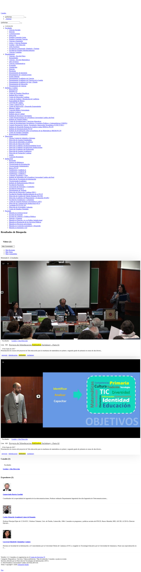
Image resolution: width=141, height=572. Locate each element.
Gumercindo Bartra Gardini (13, 494)
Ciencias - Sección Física (17, 56)
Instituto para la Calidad (17, 114)
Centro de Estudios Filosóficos (19, 93)
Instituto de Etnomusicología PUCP (20, 129)
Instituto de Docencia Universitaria (20, 116)
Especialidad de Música (16, 101)
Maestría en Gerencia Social (18, 213)
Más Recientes (10, 250)
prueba (11, 155)
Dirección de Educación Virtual (19, 144)
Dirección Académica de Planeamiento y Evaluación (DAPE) (29, 198)
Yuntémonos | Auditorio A (17, 170)
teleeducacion (13, 355)
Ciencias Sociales (14, 30)
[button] (3, 13)
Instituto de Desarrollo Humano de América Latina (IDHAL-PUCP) (31, 127)
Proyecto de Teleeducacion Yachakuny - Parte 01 (34, 345)
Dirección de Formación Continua (20, 153)
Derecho (12, 32)
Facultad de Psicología (16, 185)
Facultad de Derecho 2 (16, 188)
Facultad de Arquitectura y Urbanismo (21, 200)
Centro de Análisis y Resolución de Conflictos (24, 99)
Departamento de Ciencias (17, 86)
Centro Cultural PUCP (16, 104)
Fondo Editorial (14, 76)
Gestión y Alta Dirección (17, 45)
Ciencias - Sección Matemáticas (19, 60)
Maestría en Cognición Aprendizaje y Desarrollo (25, 226)
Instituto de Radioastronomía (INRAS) (21, 183)
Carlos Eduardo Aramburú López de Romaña (19, 517)
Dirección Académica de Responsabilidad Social (25, 145)
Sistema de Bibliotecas (16, 162)
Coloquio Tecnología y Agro (18, 175)
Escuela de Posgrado (16, 215)
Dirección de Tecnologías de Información (22, 179)
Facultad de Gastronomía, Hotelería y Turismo (24, 48)
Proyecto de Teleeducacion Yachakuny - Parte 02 (34, 443)
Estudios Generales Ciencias (18, 39)
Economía (12, 65)
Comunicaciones (14, 34)
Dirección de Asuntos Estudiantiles (20, 140)
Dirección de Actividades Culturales (21, 207)
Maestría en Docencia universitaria (20, 224)
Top (2, 570)
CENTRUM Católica (16, 103)
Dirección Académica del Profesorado (21, 149)
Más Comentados (8, 246)
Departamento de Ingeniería (18, 73)
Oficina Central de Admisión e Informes (22, 138)
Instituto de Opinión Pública (18, 119)
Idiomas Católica (14, 108)
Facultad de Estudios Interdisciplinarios (22, 50)
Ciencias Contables (15, 52)
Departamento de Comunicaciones (20, 75)
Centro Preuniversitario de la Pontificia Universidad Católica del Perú (31, 117)
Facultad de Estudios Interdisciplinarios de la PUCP (26, 194)
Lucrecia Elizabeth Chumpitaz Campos (17, 542)
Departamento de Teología (17, 190)
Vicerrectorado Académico (17, 181)
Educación (12, 35)
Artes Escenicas (14, 47)
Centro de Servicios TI (37, 557)
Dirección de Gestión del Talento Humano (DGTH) (26, 196)
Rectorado (12, 160)
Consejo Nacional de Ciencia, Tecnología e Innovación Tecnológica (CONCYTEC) (36, 125)
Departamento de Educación (18, 84)
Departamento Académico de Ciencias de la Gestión (26, 80)
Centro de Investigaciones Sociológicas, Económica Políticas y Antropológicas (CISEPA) (38, 123)
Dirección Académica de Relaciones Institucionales (25, 147)
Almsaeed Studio (23, 564)
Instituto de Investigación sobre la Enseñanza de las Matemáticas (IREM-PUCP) (35, 131)
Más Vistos (9, 252)
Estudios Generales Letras (17, 37)
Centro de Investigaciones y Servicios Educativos (25, 121)
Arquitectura (13, 67)
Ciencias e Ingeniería (16, 41)
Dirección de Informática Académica (21, 142)
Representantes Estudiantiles (18, 134)
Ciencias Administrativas (17, 63)
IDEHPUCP (13, 91)
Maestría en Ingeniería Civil (18, 228)
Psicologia (12, 71)
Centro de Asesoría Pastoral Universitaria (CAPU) (25, 201)
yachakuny (30, 355)
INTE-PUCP (13, 89)
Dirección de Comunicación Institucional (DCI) (24, 203)
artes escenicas (14, 62)
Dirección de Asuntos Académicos (20, 151)
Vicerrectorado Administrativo (19, 166)
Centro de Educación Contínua (19, 97)
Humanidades (13, 58)
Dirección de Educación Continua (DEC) (22, 192)
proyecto (4, 355)
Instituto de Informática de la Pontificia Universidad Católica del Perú (31, 177)
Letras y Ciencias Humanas (18, 43)
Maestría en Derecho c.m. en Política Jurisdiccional (25, 220)
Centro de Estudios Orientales (18, 132)
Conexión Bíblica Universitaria (19, 110)
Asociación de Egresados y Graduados (21, 187)
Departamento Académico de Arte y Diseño (23, 82)
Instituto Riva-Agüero (16, 95)
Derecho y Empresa (15, 218)
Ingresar (8, 19)
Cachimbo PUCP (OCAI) (17, 205)
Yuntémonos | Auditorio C (17, 173)
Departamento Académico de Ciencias (21, 78)
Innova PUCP (13, 168)
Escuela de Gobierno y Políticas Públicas (22, 216)
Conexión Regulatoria (16, 157)
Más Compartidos (11, 254)
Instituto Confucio (15, 112)
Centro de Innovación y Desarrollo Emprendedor (25, 106)
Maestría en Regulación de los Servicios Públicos (25, 222)
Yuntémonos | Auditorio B (17, 172)
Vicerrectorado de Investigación (19, 164)
